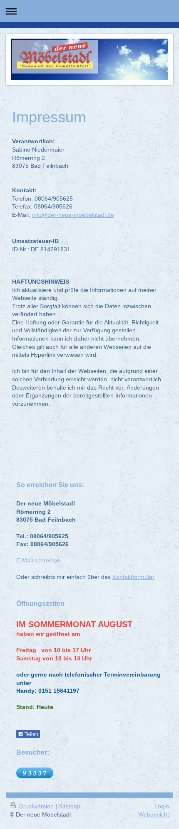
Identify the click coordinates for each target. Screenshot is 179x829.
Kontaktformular (133, 577)
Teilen (30, 734)
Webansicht (153, 814)
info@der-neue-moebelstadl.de (73, 214)
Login (161, 806)
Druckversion (36, 806)
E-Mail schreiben (38, 560)
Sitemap (69, 806)
